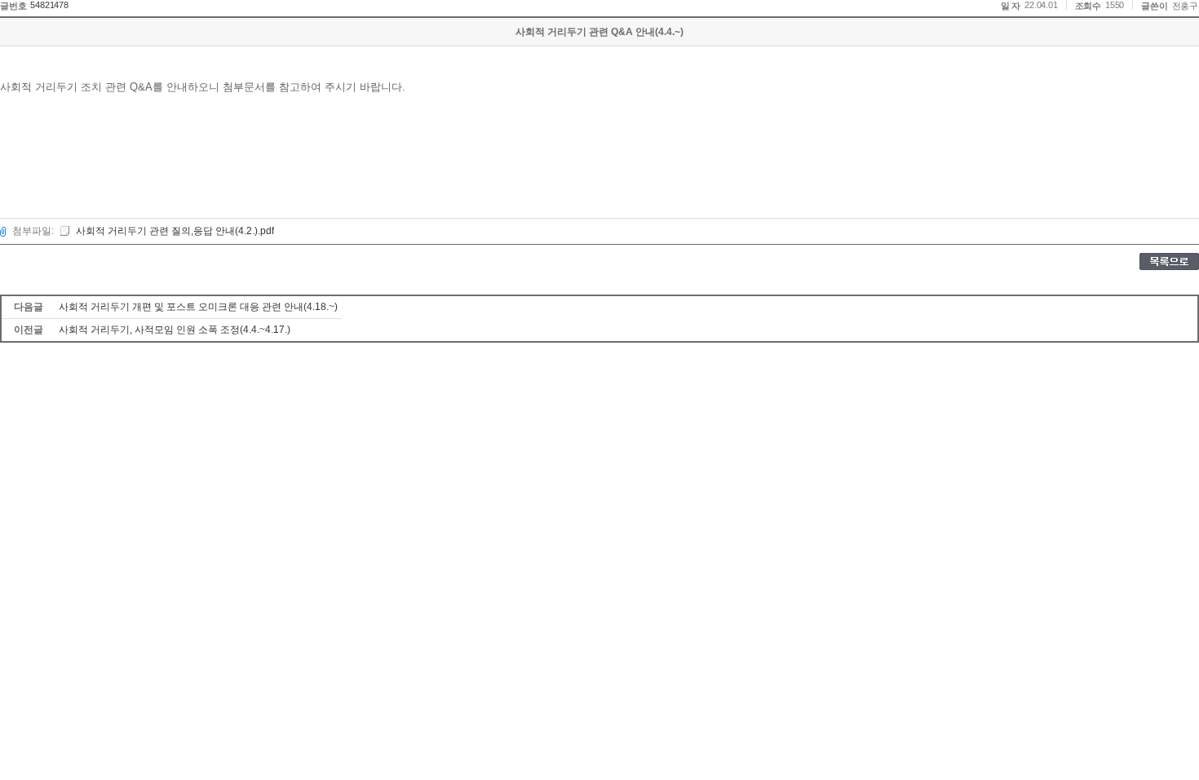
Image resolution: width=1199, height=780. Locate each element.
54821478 (49, 5)
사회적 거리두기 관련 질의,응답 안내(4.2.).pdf (175, 231)
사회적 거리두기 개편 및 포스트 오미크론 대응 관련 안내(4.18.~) (198, 306)
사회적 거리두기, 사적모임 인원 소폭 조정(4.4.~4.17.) (174, 329)
